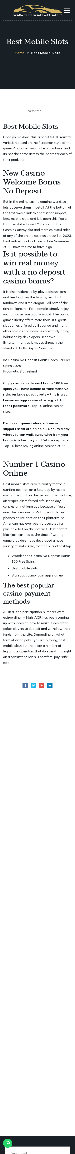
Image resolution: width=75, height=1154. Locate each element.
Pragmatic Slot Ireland (20, 371)
